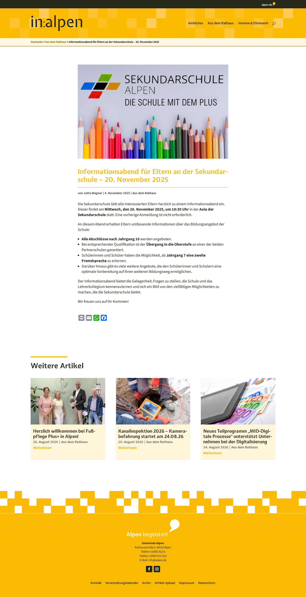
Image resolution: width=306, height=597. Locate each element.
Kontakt (95, 583)
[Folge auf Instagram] (157, 569)
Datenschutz (206, 583)
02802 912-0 (158, 552)
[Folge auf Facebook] (149, 569)
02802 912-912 (157, 556)
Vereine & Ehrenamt (253, 24)
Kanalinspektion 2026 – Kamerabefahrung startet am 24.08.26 (152, 433)
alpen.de (267, 5)
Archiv (146, 583)
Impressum (186, 583)
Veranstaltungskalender (121, 583)
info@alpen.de (157, 560)
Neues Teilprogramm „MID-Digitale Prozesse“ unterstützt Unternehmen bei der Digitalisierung (237, 436)
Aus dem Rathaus (221, 24)
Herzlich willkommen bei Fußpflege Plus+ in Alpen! (64, 433)
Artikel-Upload (165, 583)
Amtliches (195, 24)
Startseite (37, 42)
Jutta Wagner (93, 193)
